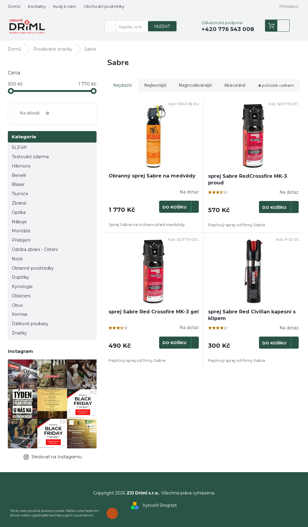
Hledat (162, 26)
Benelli (19, 175)
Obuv (17, 305)
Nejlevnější (155, 85)
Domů (14, 6)
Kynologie (22, 286)
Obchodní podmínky (104, 6)
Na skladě (34, 113)
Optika (19, 212)
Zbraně (19, 203)
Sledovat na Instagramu (57, 457)
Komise (20, 314)
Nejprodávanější (195, 85)
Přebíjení (21, 240)
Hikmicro (21, 166)
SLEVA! (19, 147)
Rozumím (113, 513)
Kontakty (37, 6)
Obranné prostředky (33, 268)
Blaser (18, 184)
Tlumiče (20, 193)
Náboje (19, 221)
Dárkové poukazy (30, 323)
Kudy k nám (64, 6)
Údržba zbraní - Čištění (35, 249)
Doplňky (20, 277)
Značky (19, 333)
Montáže (21, 231)
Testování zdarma (30, 156)
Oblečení (21, 296)
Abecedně (234, 85)
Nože (17, 259)
